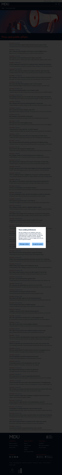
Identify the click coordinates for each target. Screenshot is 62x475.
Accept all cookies (38, 244)
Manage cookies (24, 244)
